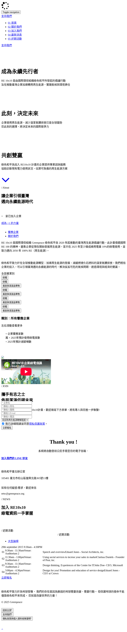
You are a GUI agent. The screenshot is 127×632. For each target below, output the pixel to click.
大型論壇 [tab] (13, 541)
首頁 (12, 22)
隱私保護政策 (37, 423)
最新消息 (15, 34)
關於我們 (15, 26)
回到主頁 (7, 610)
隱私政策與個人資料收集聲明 (17, 618)
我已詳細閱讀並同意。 (26, 423)
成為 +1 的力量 (10, 223)
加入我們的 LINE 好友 (14, 458)
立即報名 (7, 428)
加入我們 (15, 30)
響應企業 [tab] (13, 232)
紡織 (5, 277)
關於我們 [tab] (13, 236)
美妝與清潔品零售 (11, 286)
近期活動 (15, 38)
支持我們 (6, 16)
